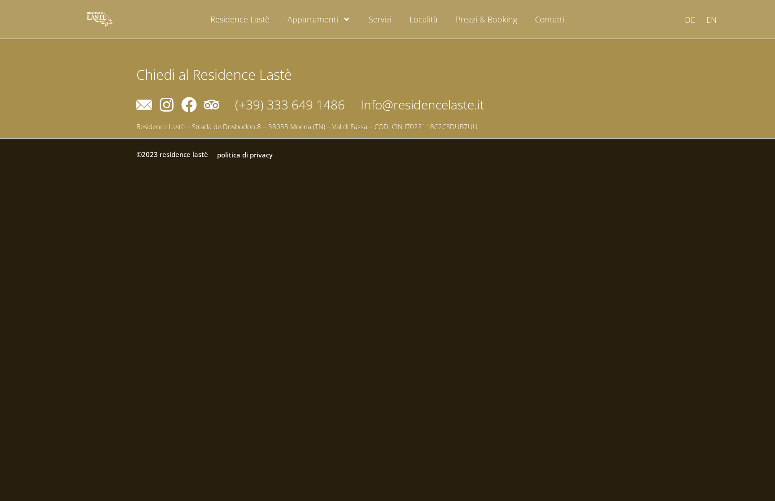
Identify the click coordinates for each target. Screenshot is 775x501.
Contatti (549, 19)
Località (423, 19)
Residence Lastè (240, 19)
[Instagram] (166, 105)
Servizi (380, 19)
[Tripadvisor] (211, 105)
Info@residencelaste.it (422, 104)
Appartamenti (312, 19)
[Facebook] (189, 105)
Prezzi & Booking (486, 19)
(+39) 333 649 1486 (290, 104)
